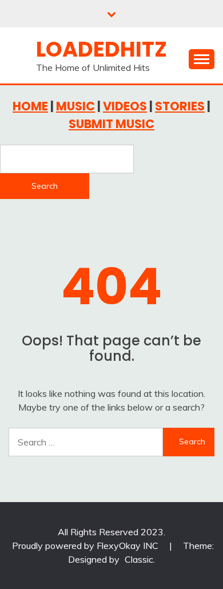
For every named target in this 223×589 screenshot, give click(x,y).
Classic (139, 559)
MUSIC (75, 106)
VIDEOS (125, 106)
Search (44, 186)
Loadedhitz (101, 49)
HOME (30, 106)
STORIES (180, 106)
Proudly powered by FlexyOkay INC (86, 545)
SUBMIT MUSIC (111, 124)
